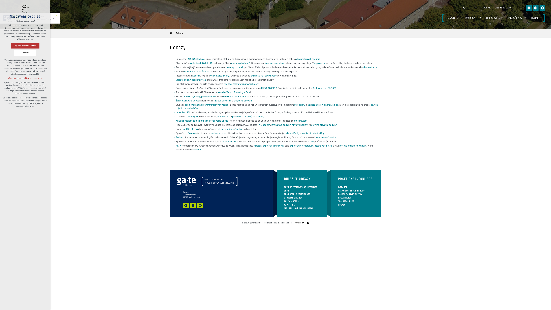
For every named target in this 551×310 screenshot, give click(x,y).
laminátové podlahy (281, 125)
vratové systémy (192, 96)
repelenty (197, 149)
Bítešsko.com (300, 120)
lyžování (196, 75)
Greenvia (192, 133)
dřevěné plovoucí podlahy (324, 125)
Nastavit (25, 53)
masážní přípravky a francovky (269, 145)
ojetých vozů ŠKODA (187, 108)
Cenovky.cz (192, 116)
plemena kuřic (225, 129)
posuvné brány (208, 96)
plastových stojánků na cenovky (248, 116)
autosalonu (299, 104)
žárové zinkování (223, 100)
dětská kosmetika (323, 145)
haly (312, 141)
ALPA (178, 145)
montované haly (229, 141)
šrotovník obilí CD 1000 (324, 88)
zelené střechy (292, 133)
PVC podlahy (264, 125)
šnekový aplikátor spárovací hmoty (241, 84)
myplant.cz (319, 63)
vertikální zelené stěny (313, 133)
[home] (172, 33)
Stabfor (179, 137)
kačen (235, 129)
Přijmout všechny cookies (25, 45)
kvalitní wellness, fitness (196, 71)
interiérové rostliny (274, 63)
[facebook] (529, 8)
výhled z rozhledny (219, 75)
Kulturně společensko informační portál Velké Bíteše (202, 120)
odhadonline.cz (369, 67)
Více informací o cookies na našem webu (25, 78)
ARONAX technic (196, 59)
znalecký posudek (234, 67)
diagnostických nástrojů (308, 59)
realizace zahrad (219, 133)
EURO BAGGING (269, 88)
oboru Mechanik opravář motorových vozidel (207, 104)
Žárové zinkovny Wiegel (188, 100)
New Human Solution (326, 137)
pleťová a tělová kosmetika (352, 145)
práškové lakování (243, 100)
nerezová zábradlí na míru (236, 96)
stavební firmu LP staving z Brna (234, 92)
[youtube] (542, 8)
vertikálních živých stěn (201, 63)
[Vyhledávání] (464, 8)
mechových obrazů (240, 63)
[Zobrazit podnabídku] (457, 18)
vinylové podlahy (300, 125)
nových (374, 104)
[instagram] (536, 8)
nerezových (224, 116)
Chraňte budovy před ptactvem (191, 80)
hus (241, 129)
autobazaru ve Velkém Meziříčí (322, 104)
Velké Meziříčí (183, 112)
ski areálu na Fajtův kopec (264, 75)
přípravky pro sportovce (302, 145)
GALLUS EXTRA (190, 129)
